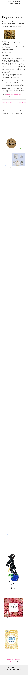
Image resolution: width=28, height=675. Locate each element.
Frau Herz (16, 20)
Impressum (20, 671)
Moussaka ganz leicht (7, 102)
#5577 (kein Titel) (11, 667)
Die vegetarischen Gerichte (16, 94)
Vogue (14, 661)
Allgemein (8, 94)
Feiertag (11, 96)
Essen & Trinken (8, 671)
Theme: (11, 661)
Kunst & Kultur (8, 673)
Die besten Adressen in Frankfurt (13, 669)
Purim (14, 673)
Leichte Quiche (22, 102)
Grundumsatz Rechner (19, 110)
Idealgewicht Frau (18, 113)
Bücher (18, 667)
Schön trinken (20, 673)
